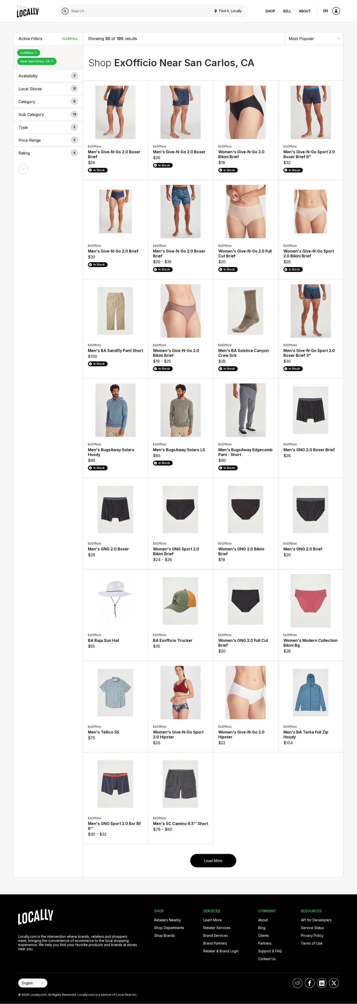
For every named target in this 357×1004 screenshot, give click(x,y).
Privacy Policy (312, 935)
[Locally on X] (334, 983)
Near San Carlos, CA (35, 61)
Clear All (70, 39)
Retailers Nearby (167, 920)
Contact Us (267, 959)
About (305, 11)
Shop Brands (164, 935)
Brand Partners (215, 943)
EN (325, 11)
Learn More (212, 920)
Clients (263, 935)
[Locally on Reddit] (297, 983)
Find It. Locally (230, 11)
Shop (270, 11)
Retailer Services (216, 928)
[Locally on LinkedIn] (322, 983)
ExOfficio (27, 53)
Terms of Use (312, 943)
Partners (265, 943)
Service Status (312, 928)
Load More (213, 861)
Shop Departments (169, 928)
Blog (261, 928)
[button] (48, 76)
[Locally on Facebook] (309, 983)
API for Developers (316, 920)
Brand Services (215, 935)
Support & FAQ (270, 951)
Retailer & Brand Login (221, 951)
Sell (287, 11)
